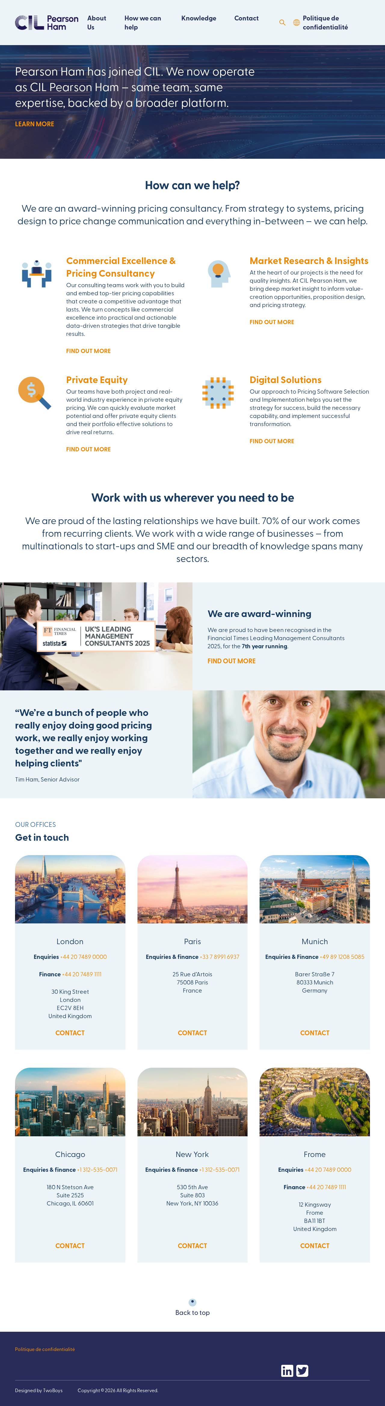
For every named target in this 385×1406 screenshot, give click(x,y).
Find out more (88, 350)
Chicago (70, 1153)
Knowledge (198, 18)
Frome (315, 1153)
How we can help (143, 22)
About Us (96, 22)
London (70, 940)
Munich (315, 940)
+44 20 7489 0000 (83, 956)
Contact (246, 18)
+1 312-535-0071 (97, 1169)
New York (192, 1153)
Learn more (34, 123)
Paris (192, 940)
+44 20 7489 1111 (81, 974)
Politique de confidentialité (325, 22)
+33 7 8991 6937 (219, 956)
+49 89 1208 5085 (342, 956)
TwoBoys (53, 1390)
